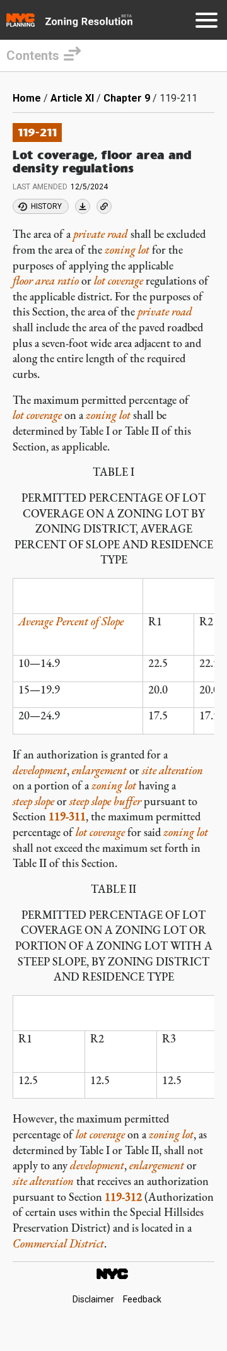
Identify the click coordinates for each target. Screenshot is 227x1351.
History (46, 206)
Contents (32, 55)
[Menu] (206, 22)
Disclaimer (93, 1299)
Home (27, 98)
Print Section (82, 206)
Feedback (142, 1299)
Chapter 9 (126, 98)
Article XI (72, 98)
